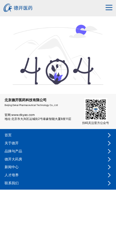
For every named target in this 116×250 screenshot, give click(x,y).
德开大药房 (13, 159)
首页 (8, 135)
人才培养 (12, 175)
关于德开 (12, 143)
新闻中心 (12, 167)
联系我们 (12, 183)
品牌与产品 (13, 151)
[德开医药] (18, 11)
